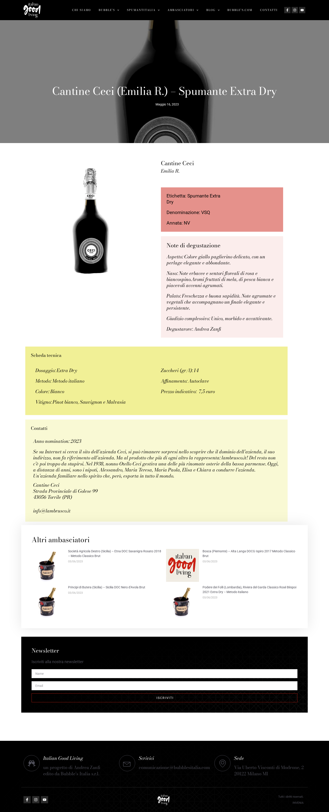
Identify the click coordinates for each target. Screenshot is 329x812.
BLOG (211, 10)
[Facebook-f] (287, 10)
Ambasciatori (180, 10)
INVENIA (298, 802)
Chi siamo (81, 10)
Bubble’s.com (239, 10)
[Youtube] (302, 10)
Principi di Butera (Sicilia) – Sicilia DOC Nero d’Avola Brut (106, 587)
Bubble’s (107, 10)
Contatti (269, 10)
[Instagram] (295, 10)
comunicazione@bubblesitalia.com (174, 767)
